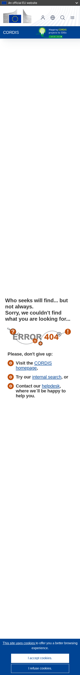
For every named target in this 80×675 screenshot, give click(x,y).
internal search (46, 377)
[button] (52, 17)
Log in (42, 17)
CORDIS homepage (34, 365)
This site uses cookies (19, 643)
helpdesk (51, 386)
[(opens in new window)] (17, 16)
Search (62, 17)
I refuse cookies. (40, 668)
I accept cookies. (40, 658)
